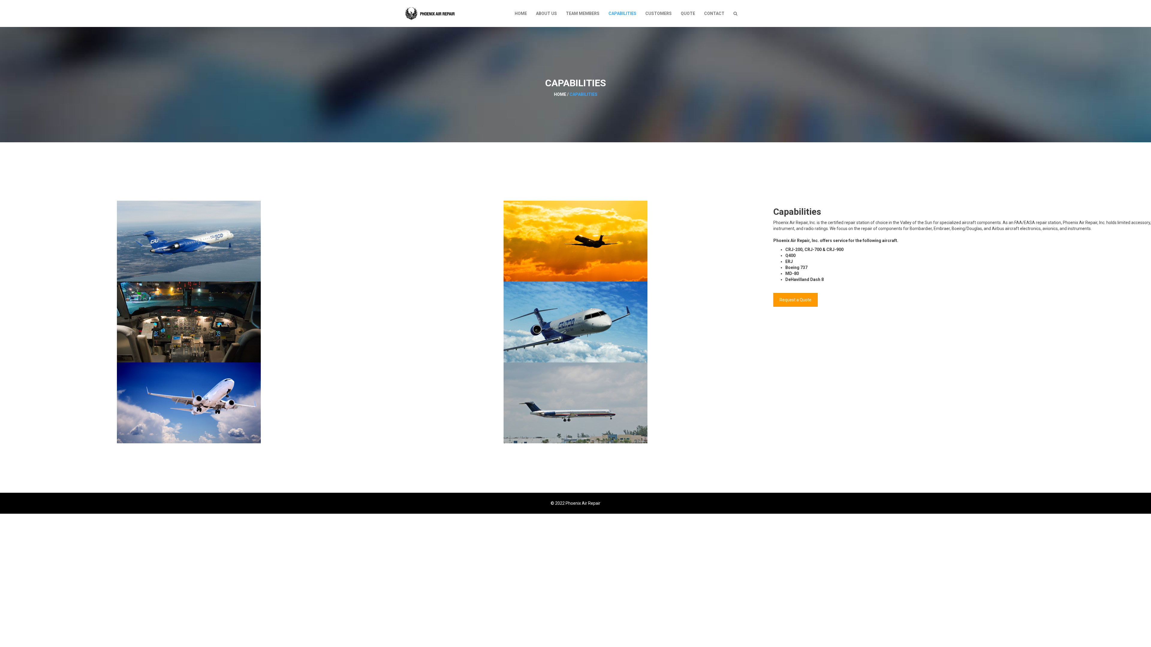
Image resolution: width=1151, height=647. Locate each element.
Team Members (582, 13)
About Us (546, 13)
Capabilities (622, 13)
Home (521, 13)
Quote (688, 13)
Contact (714, 13)
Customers (658, 13)
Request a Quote (795, 299)
